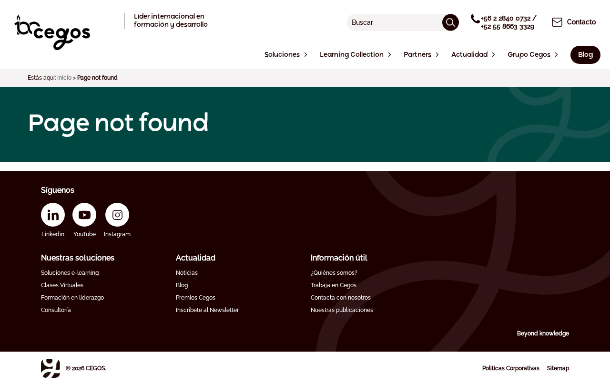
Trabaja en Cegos (333, 285)
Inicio (64, 77)
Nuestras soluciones (77, 257)
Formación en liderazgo (72, 297)
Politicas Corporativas (510, 368)
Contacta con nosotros (341, 297)
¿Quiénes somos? (334, 273)
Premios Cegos (195, 297)
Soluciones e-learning (70, 273)
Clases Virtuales (62, 285)
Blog (182, 285)
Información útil (339, 257)
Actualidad (195, 257)
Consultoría (56, 310)
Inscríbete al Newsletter (207, 310)
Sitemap (558, 368)
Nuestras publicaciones (342, 310)
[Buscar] (450, 22)
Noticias (187, 273)
